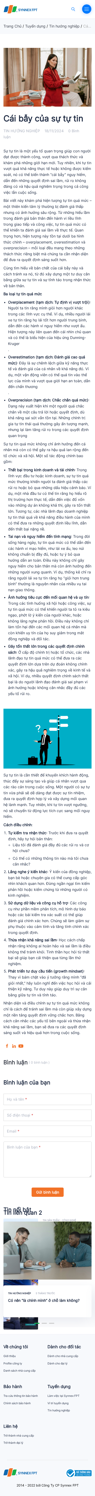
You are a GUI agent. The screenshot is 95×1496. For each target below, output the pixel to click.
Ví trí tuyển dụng (58, 1403)
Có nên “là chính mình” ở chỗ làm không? (44, 1300)
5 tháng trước (45, 1293)
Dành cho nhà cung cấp (63, 1356)
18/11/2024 (54, 131)
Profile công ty (12, 1363)
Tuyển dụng (35, 26)
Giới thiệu (9, 1356)
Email (11, 1131)
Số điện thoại (18, 1115)
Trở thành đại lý (13, 1442)
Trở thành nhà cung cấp (18, 1435)
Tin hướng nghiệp (21, 131)
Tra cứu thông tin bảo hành (20, 1395)
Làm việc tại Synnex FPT (64, 1395)
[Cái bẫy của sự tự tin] (7, 1045)
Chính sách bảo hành (17, 1403)
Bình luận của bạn (22, 1147)
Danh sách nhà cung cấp (19, 1370)
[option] (47, 1272)
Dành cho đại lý (58, 1363)
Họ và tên (15, 1099)
